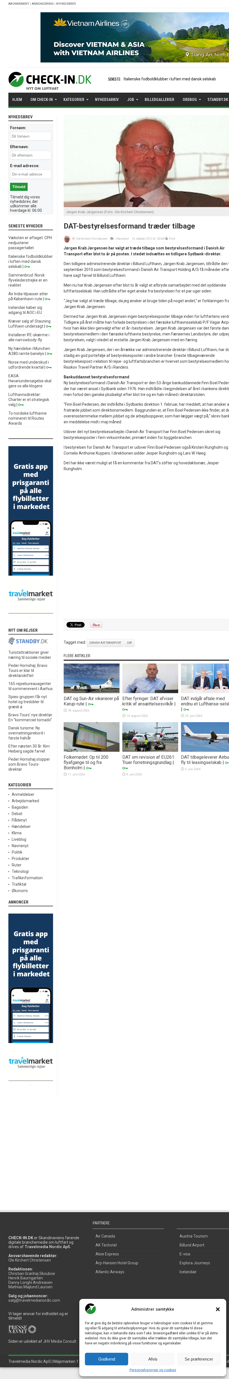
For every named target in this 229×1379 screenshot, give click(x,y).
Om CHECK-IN (41, 99)
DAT (129, 642)
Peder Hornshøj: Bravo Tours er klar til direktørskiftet (27, 670)
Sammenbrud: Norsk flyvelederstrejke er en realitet (27, 280)
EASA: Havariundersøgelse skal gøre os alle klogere (29, 381)
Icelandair (188, 1272)
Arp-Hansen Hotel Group (117, 1263)
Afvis (153, 1359)
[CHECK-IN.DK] (49, 85)
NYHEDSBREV (66, 4)
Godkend (106, 1359)
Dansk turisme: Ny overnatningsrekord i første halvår (26, 733)
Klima (17, 833)
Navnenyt (122, 238)
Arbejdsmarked (25, 801)
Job (130, 99)
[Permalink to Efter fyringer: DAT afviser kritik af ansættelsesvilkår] (150, 692)
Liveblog (19, 839)
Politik (17, 852)
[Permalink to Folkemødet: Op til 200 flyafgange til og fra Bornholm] (92, 750)
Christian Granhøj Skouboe (31, 1273)
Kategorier (73, 99)
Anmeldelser (23, 794)
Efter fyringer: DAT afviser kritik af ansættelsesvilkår (147, 701)
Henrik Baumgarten (25, 1278)
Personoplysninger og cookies (153, 1370)
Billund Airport (192, 1245)
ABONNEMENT (18, 4)
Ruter (17, 865)
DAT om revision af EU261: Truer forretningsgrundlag (148, 760)
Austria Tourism (194, 1236)
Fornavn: (18, 128)
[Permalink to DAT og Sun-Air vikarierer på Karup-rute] (92, 692)
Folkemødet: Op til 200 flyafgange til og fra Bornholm (86, 762)
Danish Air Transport (105, 642)
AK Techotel (106, 1245)
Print (172, 238)
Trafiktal (19, 884)
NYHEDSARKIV (107, 99)
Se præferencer (199, 1359)
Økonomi (20, 890)
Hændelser (21, 826)
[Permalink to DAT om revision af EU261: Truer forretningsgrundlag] (150, 750)
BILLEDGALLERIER (159, 99)
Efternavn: (19, 147)
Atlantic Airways (110, 1272)
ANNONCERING (43, 4)
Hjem (17, 99)
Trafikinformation (27, 878)
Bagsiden (20, 807)
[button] (218, 1309)
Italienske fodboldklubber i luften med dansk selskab (170, 79)
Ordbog (190, 99)
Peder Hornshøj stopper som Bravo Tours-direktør (29, 764)
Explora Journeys (195, 1263)
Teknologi (20, 871)
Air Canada (105, 1236)
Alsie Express (107, 1254)
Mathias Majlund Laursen (30, 1287)
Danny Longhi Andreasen (30, 1282)
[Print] (166, 238)
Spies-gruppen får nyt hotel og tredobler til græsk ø (27, 702)
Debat (17, 813)
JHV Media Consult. (60, 1341)
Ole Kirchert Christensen (92, 238)
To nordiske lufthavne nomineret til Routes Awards (27, 418)
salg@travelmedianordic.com (34, 1300)
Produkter (20, 858)
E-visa (185, 1254)
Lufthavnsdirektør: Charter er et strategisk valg (28, 399)
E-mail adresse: (24, 166)
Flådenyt (19, 820)
